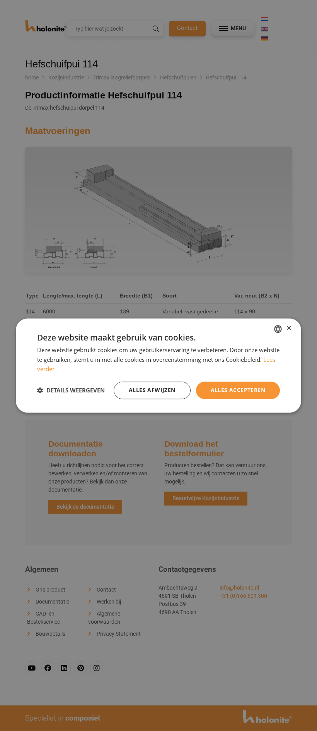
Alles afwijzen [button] (152, 390)
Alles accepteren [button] (238, 390)
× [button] (288, 328)
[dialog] (158, 365)
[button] (71, 390)
